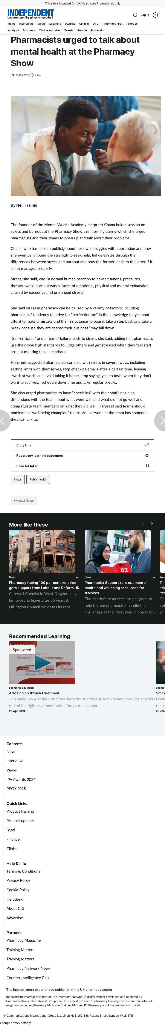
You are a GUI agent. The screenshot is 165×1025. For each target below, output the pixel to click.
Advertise (14, 917)
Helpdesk (14, 899)
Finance (13, 839)
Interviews (15, 760)
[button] (151, 523)
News (17, 479)
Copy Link (23, 445)
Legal (10, 829)
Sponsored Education (21, 687)
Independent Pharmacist (124, 1005)
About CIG (15, 908)
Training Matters (20, 949)
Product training (20, 811)
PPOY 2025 (16, 788)
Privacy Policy (18, 880)
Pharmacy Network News (28, 968)
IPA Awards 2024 (20, 779)
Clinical (12, 848)
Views (11, 770)
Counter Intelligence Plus (27, 977)
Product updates (20, 820)
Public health (38, 479)
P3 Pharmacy (92, 1005)
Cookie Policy (17, 889)
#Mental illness (24, 500)
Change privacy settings (15, 1023)
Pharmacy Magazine (23, 940)
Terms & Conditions (23, 871)
